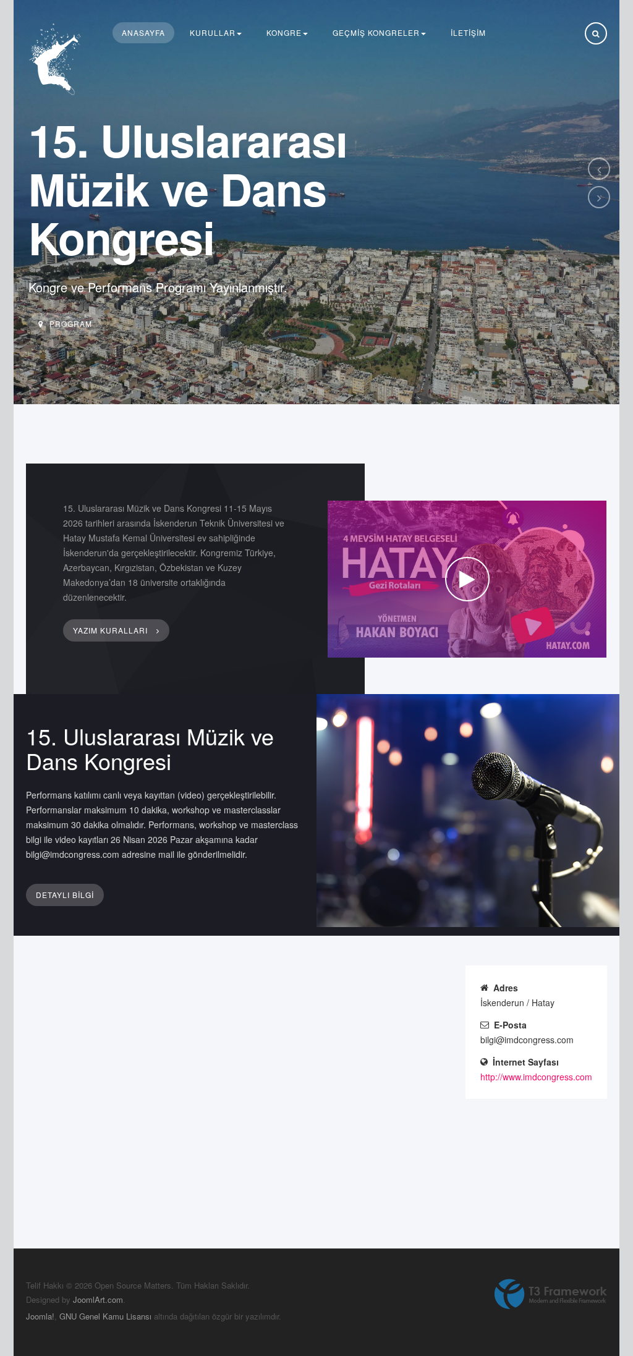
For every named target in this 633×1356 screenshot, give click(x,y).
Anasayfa (143, 32)
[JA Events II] (57, 59)
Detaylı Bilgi (65, 894)
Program (70, 323)
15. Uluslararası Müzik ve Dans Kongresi (150, 748)
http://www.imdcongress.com (536, 1076)
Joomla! (40, 1316)
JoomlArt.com (98, 1299)
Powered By (551, 1294)
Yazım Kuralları (111, 630)
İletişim (468, 32)
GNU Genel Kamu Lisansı (105, 1316)
